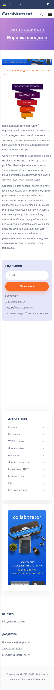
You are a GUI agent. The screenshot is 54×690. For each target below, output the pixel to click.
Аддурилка (14, 455)
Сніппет (12, 427)
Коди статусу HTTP (18, 469)
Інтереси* (11, 295)
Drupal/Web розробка (18, 307)
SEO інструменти (37, 313)
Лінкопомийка (16, 448)
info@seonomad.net (13, 621)
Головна (14, 30)
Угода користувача (12, 648)
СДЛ (10, 483)
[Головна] (17, 12)
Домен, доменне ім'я (19, 462)
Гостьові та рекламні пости (16, 654)
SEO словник (32, 30)
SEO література (14, 313)
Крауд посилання (17, 490)
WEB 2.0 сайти (16, 441)
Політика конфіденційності (16, 642)
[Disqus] (27, 367)
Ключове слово (16, 476)
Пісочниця (14, 434)
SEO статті (15, 301)
